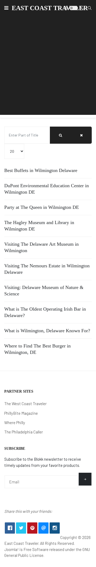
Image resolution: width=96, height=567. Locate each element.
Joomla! (11, 549)
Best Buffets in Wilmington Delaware (40, 170)
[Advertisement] (48, 67)
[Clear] (81, 135)
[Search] (60, 135)
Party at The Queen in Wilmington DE (41, 207)
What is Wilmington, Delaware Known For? (47, 330)
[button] (6, 8)
